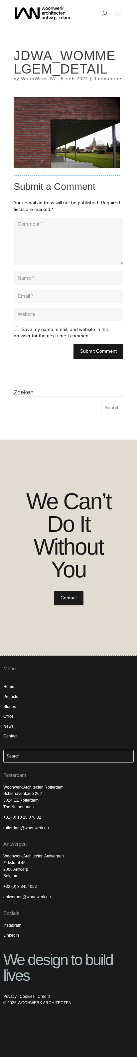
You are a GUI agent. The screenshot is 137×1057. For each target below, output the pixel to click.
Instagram (12, 925)
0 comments (108, 78)
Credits (44, 996)
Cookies (27, 996)
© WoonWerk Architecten (37, 1003)
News (8, 726)
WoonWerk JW (38, 78)
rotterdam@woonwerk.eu (26, 828)
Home (8, 686)
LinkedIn (11, 935)
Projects (10, 696)
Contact (69, 597)
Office (8, 716)
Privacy (10, 996)
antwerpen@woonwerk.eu (27, 897)
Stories (9, 706)
